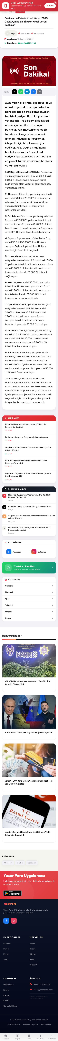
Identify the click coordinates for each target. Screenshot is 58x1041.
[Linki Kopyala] (39, 91)
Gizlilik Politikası (13, 1024)
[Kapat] (55, 3)
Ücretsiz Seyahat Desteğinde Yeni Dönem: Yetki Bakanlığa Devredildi (26, 461)
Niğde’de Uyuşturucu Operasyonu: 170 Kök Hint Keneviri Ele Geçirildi (26, 425)
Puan (32, 959)
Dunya (8, 618)
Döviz (32, 943)
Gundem (9, 586)
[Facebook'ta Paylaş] (33, 91)
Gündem (20, 12)
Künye (6, 990)
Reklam (6, 995)
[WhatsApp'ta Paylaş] (20, 91)
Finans (6, 954)
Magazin (9, 612)
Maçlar (33, 954)
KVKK (5, 1000)
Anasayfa (8, 12)
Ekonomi (9, 592)
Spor (7, 599)
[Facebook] (6, 921)
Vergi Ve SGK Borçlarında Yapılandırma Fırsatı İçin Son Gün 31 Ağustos (28, 448)
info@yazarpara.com (43, 989)
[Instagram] (14, 921)
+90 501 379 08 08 (42, 984)
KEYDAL (45, 996)
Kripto (33, 948)
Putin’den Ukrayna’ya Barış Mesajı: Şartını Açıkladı (26, 437)
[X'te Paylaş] (14, 91)
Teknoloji (9, 605)
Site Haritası (46, 1024)
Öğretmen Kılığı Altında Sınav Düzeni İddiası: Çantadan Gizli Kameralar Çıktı (28, 474)
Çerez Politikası (10, 1006)
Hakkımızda (8, 984)
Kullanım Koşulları (30, 1024)
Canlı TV (34, 964)
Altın (5, 959)
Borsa (6, 948)
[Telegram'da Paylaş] (27, 91)
